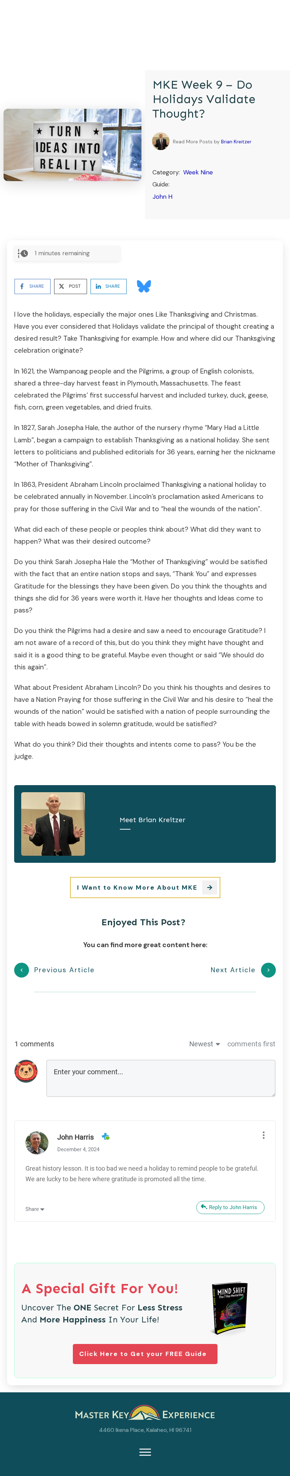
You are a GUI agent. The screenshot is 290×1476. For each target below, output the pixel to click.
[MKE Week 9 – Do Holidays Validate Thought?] (72, 145)
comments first (251, 1044)
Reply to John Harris (233, 1207)
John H (162, 196)
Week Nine (198, 172)
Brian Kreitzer (236, 141)
